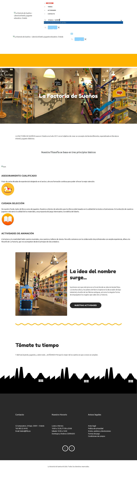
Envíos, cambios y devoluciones (99, 431)
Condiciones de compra (96, 436)
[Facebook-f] (65, 448)
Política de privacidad (95, 428)
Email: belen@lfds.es (23, 431)
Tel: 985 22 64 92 (21, 428)
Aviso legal (92, 426)
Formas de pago (94, 434)
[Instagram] (72, 448)
